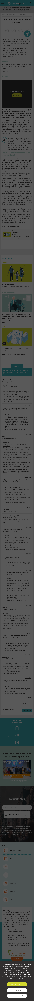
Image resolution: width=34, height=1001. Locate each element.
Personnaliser (17, 990)
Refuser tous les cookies (17, 996)
